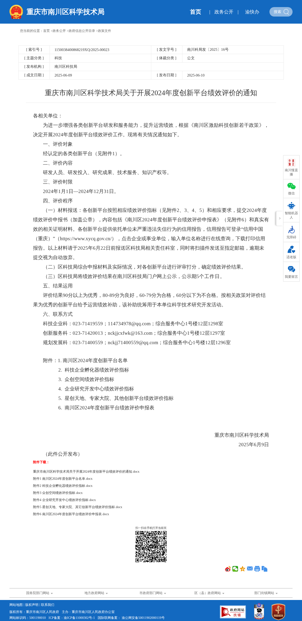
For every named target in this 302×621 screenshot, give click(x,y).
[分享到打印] (257, 569)
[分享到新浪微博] (228, 569)
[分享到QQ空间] (243, 569)
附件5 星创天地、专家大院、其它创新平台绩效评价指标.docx (77, 507)
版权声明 (32, 605)
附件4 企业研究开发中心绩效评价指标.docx (64, 500)
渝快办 (252, 11)
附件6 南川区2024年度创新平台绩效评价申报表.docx (71, 514)
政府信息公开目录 (82, 31)
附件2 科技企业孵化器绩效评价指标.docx (62, 486)
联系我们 (47, 605)
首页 (195, 12)
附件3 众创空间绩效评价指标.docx (58, 493)
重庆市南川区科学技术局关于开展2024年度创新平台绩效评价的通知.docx (86, 471)
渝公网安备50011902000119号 (143, 618)
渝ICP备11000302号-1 (79, 618)
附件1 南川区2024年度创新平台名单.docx (62, 478)
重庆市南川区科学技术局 (66, 12)
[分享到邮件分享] (250, 569)
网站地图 (16, 605)
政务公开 (223, 11)
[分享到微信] (235, 569)
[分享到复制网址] (265, 569)
